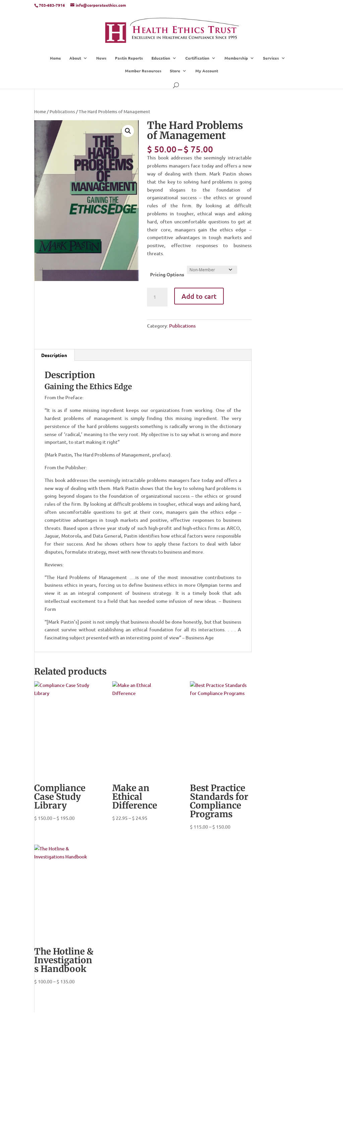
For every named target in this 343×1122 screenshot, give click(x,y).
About (75, 58)
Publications (62, 112)
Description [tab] (54, 355)
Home (55, 58)
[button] (128, 131)
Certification (197, 58)
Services (271, 58)
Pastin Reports (129, 58)
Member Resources (143, 70)
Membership (236, 58)
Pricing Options (167, 274)
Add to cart (199, 296)
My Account (206, 70)
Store (175, 70)
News (101, 58)
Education (160, 58)
